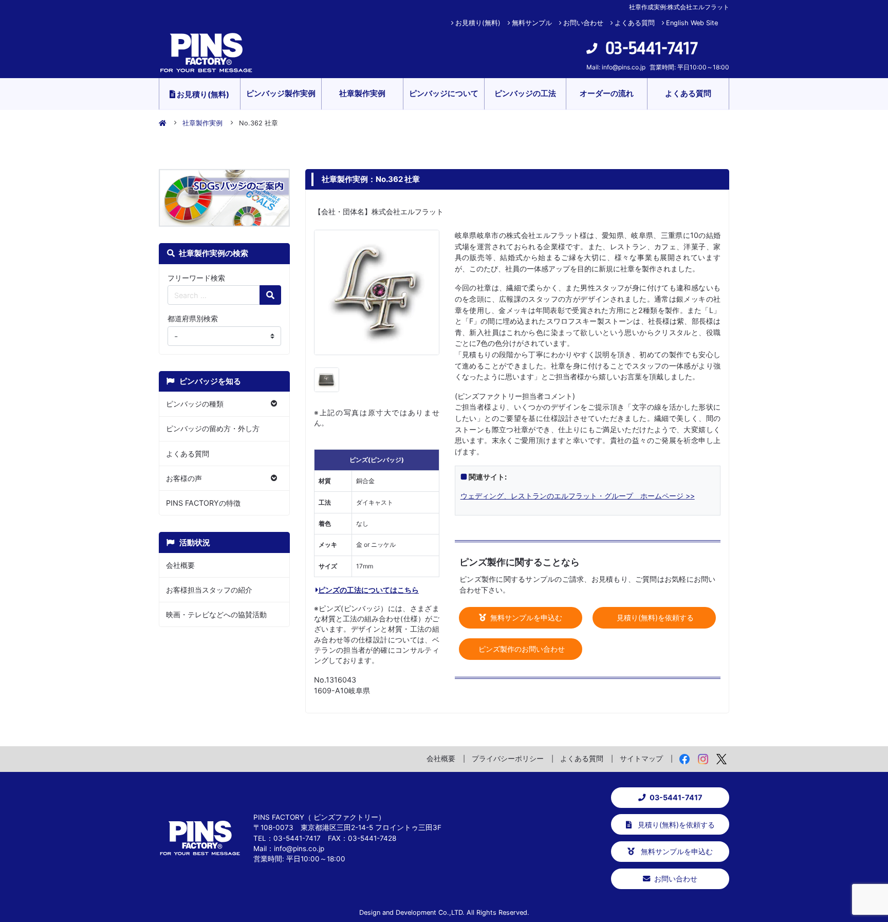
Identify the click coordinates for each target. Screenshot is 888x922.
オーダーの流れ (607, 93)
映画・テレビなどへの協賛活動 (216, 614)
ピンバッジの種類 (195, 403)
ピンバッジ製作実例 (281, 93)
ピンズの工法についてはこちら (368, 589)
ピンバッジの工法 (525, 93)
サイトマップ (641, 758)
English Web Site (692, 23)
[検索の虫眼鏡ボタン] (270, 295)
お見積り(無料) (478, 23)
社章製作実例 (362, 93)
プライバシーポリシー (508, 758)
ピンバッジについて (443, 93)
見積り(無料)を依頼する (654, 617)
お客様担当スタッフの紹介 (209, 589)
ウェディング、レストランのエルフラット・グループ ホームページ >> (577, 495)
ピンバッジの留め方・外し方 (213, 428)
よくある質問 (635, 23)
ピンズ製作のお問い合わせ (520, 648)
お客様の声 (184, 478)
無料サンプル (532, 23)
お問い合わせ (583, 23)
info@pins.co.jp (623, 67)
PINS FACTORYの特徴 (203, 503)
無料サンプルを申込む (525, 617)
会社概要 (180, 565)
